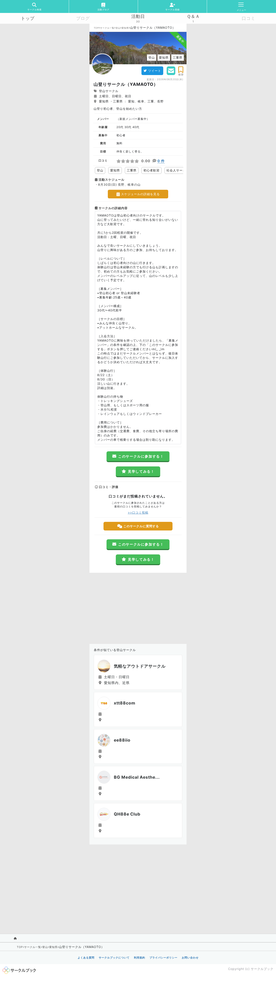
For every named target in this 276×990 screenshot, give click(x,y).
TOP (96, 28)
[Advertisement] (138, 607)
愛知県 (125, 28)
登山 (118, 28)
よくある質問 (86, 957)
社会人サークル (177, 170)
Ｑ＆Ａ (193, 16)
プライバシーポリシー (163, 957)
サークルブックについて (114, 957)
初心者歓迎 (151, 170)
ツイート (154, 70)
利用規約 (139, 957)
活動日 (138, 16)
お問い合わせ (190, 957)
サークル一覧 (107, 28)
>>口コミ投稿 (138, 512)
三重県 (131, 170)
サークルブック (262, 969)
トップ (27, 18)
